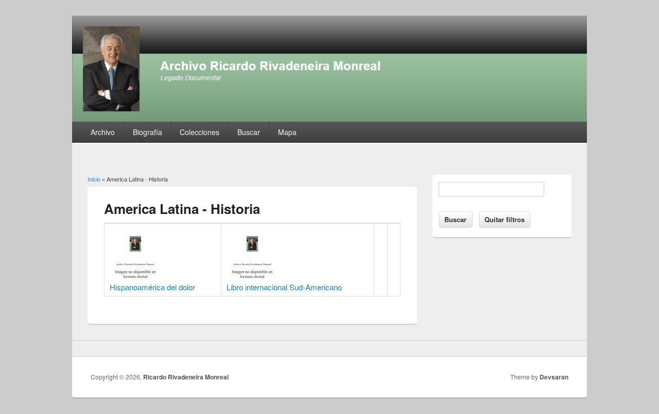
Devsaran (554, 377)
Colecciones (199, 132)
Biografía (147, 132)
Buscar (248, 132)
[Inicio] (329, 118)
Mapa (287, 132)
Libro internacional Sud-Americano (284, 286)
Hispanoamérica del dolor (152, 286)
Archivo (103, 132)
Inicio (94, 179)
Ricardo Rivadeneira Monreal (186, 377)
